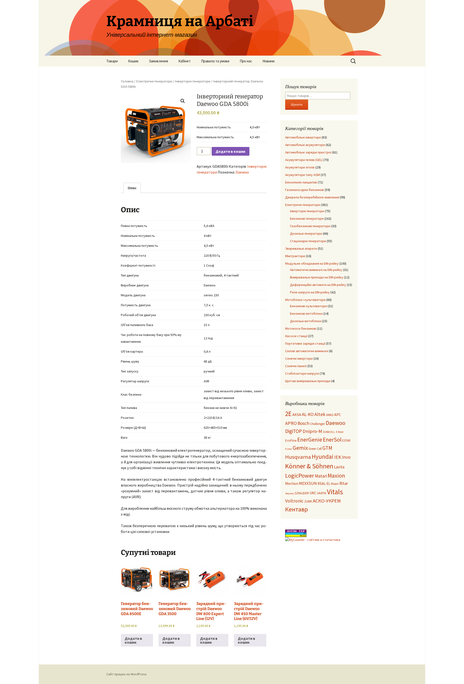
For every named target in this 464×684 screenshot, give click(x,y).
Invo (346, 457)
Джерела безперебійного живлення (312, 197)
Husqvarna (298, 456)
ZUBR (308, 501)
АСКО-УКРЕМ (327, 501)
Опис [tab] (132, 187)
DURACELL (329, 432)
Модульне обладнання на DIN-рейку (312, 263)
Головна (127, 81)
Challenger (317, 424)
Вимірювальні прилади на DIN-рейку (316, 277)
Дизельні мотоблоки (305, 321)
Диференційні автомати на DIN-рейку (318, 285)
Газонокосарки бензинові (304, 190)
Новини (268, 61)
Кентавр (296, 509)
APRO (291, 423)
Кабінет (184, 61)
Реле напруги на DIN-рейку (310, 292)
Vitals (335, 491)
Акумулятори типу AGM (302, 175)
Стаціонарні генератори (308, 241)
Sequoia (289, 493)
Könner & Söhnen (309, 466)
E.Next (339, 432)
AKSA (296, 414)
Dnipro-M (312, 431)
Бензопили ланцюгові (301, 182)
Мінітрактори (295, 256)
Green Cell (315, 449)
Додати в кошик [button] (133, 640)
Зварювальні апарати (301, 248)
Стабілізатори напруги (302, 373)
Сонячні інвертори (299, 358)
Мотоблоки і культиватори (305, 300)
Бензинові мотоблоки (306, 313)
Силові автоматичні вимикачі (306, 351)
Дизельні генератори (306, 233)
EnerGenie (309, 439)
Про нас (246, 61)
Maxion (336, 475)
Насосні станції (296, 336)
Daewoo (242, 172)
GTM (327, 448)
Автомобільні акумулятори (305, 145)
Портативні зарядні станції (305, 343)
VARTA (321, 493)
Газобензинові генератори (310, 226)
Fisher (288, 449)
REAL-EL (324, 483)
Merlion (291, 483)
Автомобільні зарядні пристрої (308, 152)
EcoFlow (291, 440)
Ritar (343, 483)
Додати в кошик (231, 151)
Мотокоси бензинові (300, 328)
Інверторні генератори (192, 81)
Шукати (296, 104)
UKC (313, 493)
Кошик (133, 61)
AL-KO (308, 414)
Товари (112, 61)
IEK (337, 457)
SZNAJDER (302, 493)
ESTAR (346, 440)
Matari (321, 476)
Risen (335, 484)
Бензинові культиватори (308, 306)
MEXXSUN (308, 483)
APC (337, 414)
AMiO (330, 415)
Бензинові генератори (307, 218)
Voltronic (294, 501)
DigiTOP (293, 431)
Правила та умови (215, 61)
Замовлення (158, 61)
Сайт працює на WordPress (126, 674)
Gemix (300, 447)
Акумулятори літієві (300, 167)
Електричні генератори (154, 81)
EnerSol (332, 439)
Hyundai (323, 456)
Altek (319, 414)
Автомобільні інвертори (303, 137)
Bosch (303, 423)
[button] (182, 101)
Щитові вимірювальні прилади (307, 381)
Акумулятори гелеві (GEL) (304, 160)
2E (288, 413)
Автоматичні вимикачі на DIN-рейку (316, 270)
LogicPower (299, 475)
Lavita (339, 467)
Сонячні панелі (296, 366)
